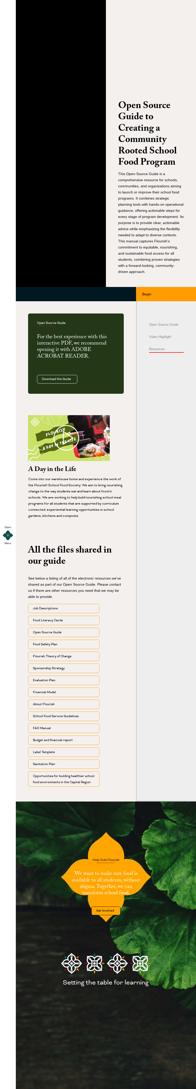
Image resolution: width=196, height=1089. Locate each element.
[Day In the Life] (69, 438)
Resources (157, 349)
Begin (147, 294)
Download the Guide (57, 379)
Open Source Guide (163, 324)
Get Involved (106, 911)
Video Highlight (160, 337)
